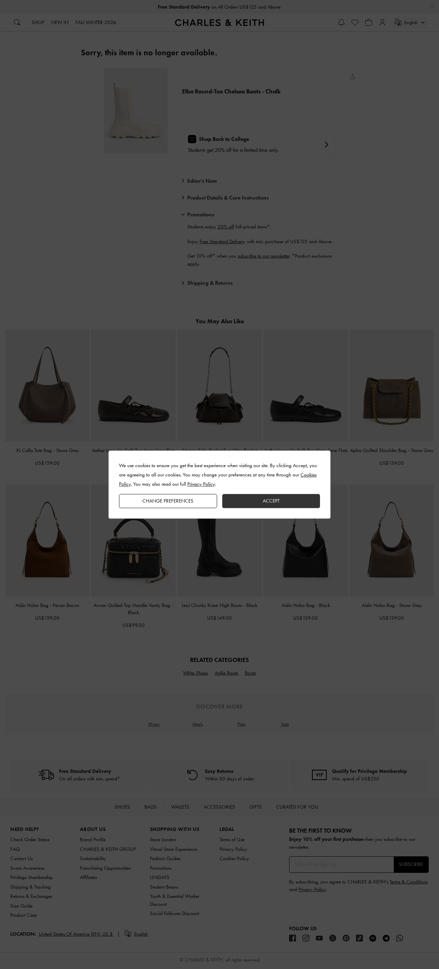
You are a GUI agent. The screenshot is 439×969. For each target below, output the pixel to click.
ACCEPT (271, 501)
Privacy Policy (201, 484)
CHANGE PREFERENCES (167, 501)
